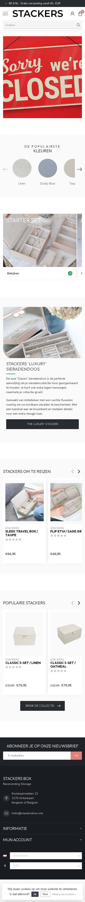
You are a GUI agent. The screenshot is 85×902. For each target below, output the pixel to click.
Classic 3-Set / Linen (23, 663)
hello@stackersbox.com (27, 813)
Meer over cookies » (64, 894)
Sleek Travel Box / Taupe (21, 533)
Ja (35, 894)
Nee (45, 894)
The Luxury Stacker (42, 424)
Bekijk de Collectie (40, 706)
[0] (80, 13)
